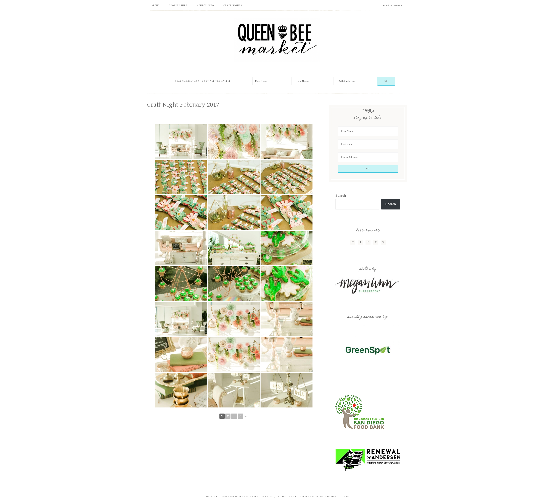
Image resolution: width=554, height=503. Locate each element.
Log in (345, 496)
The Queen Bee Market (277, 40)
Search (340, 195)
